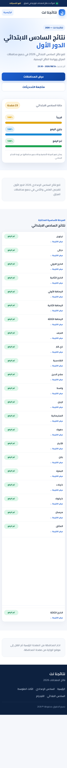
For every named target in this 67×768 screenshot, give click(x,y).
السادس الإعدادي (45, 689)
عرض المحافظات (33, 76)
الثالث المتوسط (25, 689)
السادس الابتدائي (56, 696)
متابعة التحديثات (33, 86)
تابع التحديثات (15, 3)
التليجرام (40, 696)
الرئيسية (7, 12)
